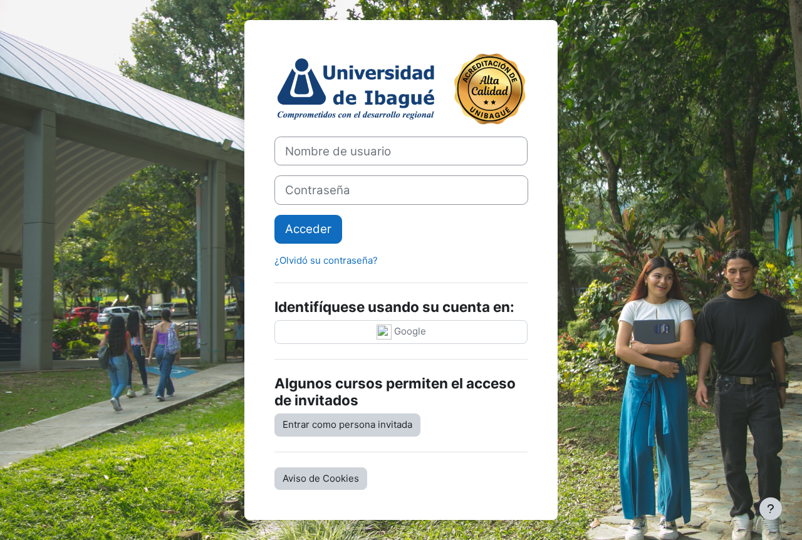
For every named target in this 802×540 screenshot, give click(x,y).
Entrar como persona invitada (347, 424)
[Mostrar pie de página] (770, 508)
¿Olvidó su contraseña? (326, 260)
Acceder (308, 229)
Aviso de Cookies (321, 478)
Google (409, 331)
